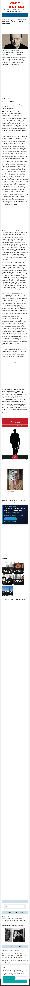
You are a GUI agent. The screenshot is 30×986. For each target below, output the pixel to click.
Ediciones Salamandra (18, 27)
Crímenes (10, 27)
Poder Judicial (14, 33)
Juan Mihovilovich (6, 31)
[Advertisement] (15, 81)
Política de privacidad (8, 974)
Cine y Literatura (8, 50)
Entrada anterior (9, 599)
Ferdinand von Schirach (15, 29)
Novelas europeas (6, 33)
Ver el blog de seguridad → (10, 521)
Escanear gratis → (10, 519)
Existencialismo (5, 29)
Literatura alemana (18, 31)
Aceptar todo (15, 981)
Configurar (21, 978)
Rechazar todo (9, 978)
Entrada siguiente (20, 599)
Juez (12, 31)
